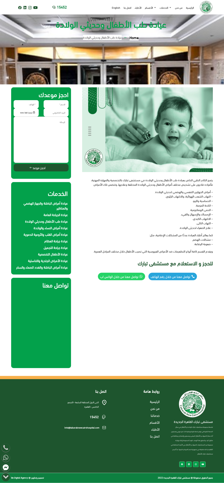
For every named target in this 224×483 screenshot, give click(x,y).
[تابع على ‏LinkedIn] (25, 7)
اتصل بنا (127, 7)
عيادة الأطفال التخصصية (53, 254)
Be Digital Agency (19, 477)
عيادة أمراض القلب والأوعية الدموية (46, 234)
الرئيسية (190, 7)
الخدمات (164, 7)
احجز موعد (39, 168)
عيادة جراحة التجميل (56, 247)
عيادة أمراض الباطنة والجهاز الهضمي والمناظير (45, 205)
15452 (62, 6)
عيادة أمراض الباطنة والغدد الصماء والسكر (42, 267)
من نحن (179, 7)
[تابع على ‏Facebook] (20, 7)
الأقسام (149, 7)
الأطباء (138, 7)
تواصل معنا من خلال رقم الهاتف (170, 276)
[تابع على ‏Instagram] (30, 7)
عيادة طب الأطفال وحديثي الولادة (46, 221)
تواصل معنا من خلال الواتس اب (119, 276)
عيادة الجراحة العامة (56, 214)
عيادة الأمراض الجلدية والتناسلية (48, 260)
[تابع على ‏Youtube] (36, 7)
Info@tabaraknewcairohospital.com (81, 427)
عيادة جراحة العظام (56, 241)
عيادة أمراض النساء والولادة (51, 228)
